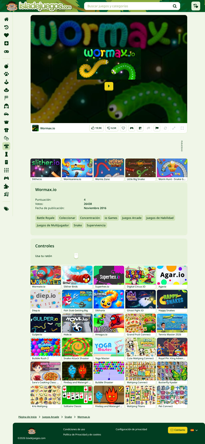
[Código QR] (140, 128)
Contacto (179, 430)
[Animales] (6, 74)
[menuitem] (6, 19)
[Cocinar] (6, 122)
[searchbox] (132, 6)
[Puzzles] (6, 186)
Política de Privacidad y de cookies (82, 434)
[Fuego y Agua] (6, 138)
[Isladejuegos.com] (39, 6)
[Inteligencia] (6, 154)
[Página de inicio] (6, 19)
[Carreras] (6, 98)
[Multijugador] (6, 178)
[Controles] (131, 128)
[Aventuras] (6, 90)
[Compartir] (148, 128)
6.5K (111, 127)
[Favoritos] (6, 35)
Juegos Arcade (132, 218)
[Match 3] (6, 170)
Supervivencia (96, 225)
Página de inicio (27, 417)
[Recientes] (6, 27)
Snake (78, 225)
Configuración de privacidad (131, 429)
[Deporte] (6, 130)
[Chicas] (6, 106)
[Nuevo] (6, 43)
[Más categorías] (6, 209)
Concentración (90, 218)
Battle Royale (45, 218)
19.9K (96, 127)
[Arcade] (6, 82)
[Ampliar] (173, 128)
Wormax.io (83, 417)
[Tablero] (6, 194)
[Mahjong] (6, 162)
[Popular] (6, 51)
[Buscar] (175, 6)
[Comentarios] (157, 128)
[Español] (194, 430)
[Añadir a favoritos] (123, 128)
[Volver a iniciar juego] (165, 128)
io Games (111, 218)
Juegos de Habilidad (160, 218)
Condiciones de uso (74, 429)
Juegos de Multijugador (53, 225)
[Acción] (6, 66)
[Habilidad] (6, 146)
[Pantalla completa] (182, 128)
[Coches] (6, 114)
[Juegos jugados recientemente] (195, 6)
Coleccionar (67, 218)
